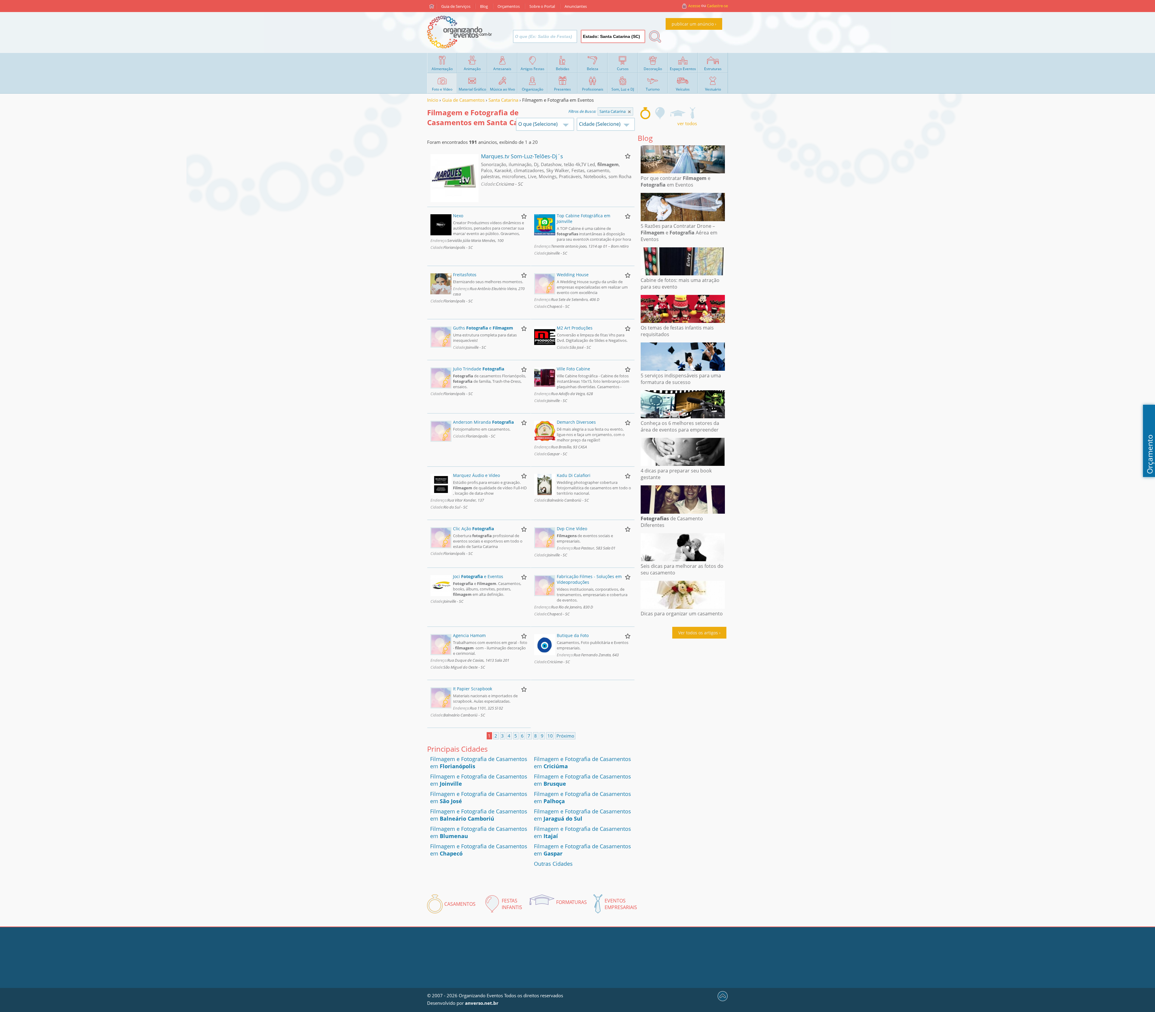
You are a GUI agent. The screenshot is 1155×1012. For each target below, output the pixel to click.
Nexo (458, 215)
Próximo (565, 736)
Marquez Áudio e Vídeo (476, 475)
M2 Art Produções (575, 328)
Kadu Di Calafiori (573, 475)
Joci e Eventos (478, 576)
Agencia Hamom (469, 635)
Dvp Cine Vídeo (572, 528)
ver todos (687, 123)
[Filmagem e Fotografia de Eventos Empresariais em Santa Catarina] (692, 113)
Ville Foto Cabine (573, 369)
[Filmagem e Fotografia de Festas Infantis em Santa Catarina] (660, 113)
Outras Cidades (553, 863)
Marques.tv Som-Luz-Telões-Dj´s (522, 156)
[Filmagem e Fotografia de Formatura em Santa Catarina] (677, 113)
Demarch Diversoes (576, 422)
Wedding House (573, 274)
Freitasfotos (464, 274)
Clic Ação (473, 528)
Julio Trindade (478, 369)
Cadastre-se (717, 5)
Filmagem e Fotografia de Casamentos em (478, 815)
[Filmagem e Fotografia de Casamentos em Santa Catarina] (645, 113)
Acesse (694, 5)
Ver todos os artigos (698, 633)
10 (550, 736)
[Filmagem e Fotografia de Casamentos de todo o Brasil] (629, 112)
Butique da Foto (573, 635)
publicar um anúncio (693, 24)
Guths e (483, 328)
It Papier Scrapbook (472, 689)
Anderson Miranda (483, 422)
